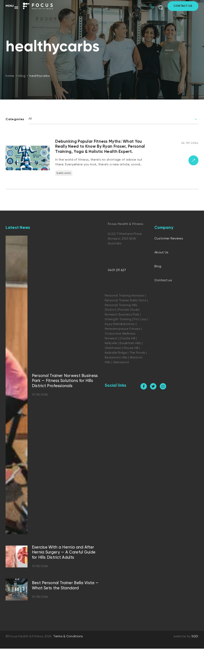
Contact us (163, 280)
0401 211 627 (117, 270)
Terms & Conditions (68, 636)
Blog (157, 266)
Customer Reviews (168, 238)
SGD (194, 636)
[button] (12, 7)
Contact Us (183, 6)
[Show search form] (160, 7)
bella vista (64, 173)
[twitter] (153, 386)
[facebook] (143, 386)
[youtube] (163, 386)
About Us (161, 252)
